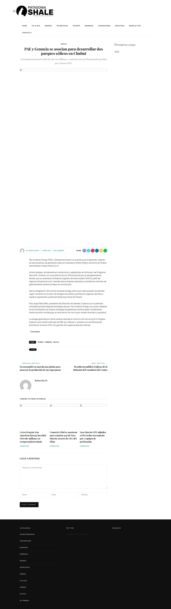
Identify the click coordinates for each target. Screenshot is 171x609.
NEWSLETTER (135, 26)
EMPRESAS (89, 26)
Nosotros (119, 26)
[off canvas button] (14, 11)
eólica (56, 342)
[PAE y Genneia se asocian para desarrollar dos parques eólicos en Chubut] (63, 156)
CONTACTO (27, 33)
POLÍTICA (23, 594)
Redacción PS (34, 250)
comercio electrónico (27, 534)
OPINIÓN (76, 26)
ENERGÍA (48, 26)
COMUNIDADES (104, 26)
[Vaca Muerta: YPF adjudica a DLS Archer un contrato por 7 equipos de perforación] (93, 416)
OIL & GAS (36, 26)
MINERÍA (23, 574)
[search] (157, 11)
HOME (24, 26)
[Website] (37, 385)
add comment (58, 250)
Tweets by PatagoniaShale (77, 534)
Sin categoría (24, 600)
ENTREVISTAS (62, 26)
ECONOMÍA (24, 547)
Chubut (40, 342)
